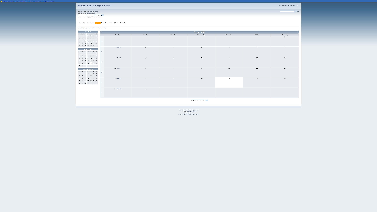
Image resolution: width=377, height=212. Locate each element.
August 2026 (88, 49)
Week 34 (119, 68)
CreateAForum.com (191, 111)
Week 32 (119, 47)
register (96, 11)
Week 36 (119, 88)
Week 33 (119, 57)
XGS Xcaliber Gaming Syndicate (94, 5)
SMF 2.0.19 (181, 110)
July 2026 (88, 32)
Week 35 (119, 78)
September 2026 (88, 69)
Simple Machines (195, 110)
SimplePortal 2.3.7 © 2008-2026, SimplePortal (188, 114)
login (91, 11)
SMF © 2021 (188, 110)
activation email (90, 13)
